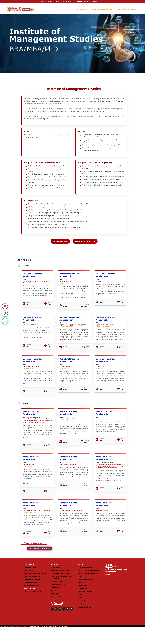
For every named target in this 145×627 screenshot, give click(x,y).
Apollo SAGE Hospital (31, 585)
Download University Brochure (39, 548)
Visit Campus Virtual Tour (116, 570)
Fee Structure (82, 585)
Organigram (55, 594)
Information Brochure (85, 592)
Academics (104, 9)
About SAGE (86, 9)
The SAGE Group (30, 567)
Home (79, 9)
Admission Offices (84, 607)
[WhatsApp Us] (5, 321)
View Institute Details (60, 241)
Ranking (133, 9)
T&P (110, 9)
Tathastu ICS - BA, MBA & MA (88, 573)
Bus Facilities (82, 604)
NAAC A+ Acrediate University (88, 570)
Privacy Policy (56, 587)
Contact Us (82, 601)
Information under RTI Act (60, 570)
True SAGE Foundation (32, 579)
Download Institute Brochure (85, 241)
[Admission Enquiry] (5, 306)
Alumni (53, 591)
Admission (95, 9)
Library (80, 582)
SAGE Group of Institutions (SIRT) (35, 573)
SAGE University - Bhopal (33, 591)
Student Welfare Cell (58, 584)
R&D (119, 9)
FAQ (79, 598)
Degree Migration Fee (85, 579)
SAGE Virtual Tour (68, 1)
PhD (115, 9)
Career (80, 595)
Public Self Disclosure (85, 567)
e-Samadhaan (56, 567)
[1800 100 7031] (5, 314)
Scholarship (82, 588)
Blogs (80, 576)
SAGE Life (126, 9)
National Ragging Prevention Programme (61, 577)
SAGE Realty (28, 570)
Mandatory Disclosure (58, 597)
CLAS (57, 1)
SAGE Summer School (46, 1)
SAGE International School (33, 576)
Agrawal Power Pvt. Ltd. (32, 582)
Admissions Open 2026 (83, 1)
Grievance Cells (56, 581)
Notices (95, 1)
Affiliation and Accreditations (61, 573)
